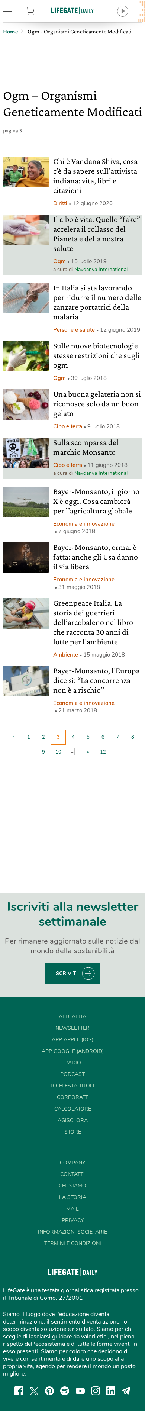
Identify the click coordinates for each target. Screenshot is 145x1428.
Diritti (60, 203)
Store (40, 11)
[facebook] (18, 1390)
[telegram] (126, 1390)
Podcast (72, 1074)
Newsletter (72, 1028)
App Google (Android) (73, 1051)
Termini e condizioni (72, 1243)
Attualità (72, 1016)
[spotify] (64, 1390)
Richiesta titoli (72, 1085)
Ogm (59, 261)
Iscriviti (66, 973)
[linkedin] (110, 1390)
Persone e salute (74, 329)
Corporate (72, 1097)
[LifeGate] (72, 10)
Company (72, 1162)
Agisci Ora (73, 1120)
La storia (72, 1197)
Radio (72, 1062)
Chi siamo (72, 1185)
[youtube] (80, 1390)
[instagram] (95, 1390)
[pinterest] (49, 1390)
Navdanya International (101, 269)
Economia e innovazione (84, 524)
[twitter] (34, 1390)
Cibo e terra (67, 426)
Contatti (72, 1174)
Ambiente (65, 654)
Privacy (73, 1220)
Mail (72, 1208)
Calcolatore (72, 1108)
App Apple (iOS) (72, 1039)
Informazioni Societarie (72, 1231)
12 (103, 752)
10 (58, 752)
